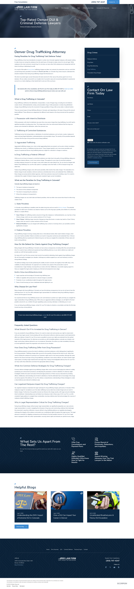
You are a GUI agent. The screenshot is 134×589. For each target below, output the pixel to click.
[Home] (26, 8)
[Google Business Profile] (114, 567)
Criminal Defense (68, 549)
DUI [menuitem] (79, 8)
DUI (61, 549)
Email (88, 116)
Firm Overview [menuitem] (65, 8)
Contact (86, 549)
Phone (89, 110)
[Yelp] (118, 567)
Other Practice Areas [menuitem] (88, 8)
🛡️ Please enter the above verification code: (98, 142)
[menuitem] (102, 59)
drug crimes (31, 69)
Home (47, 549)
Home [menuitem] (56, 8)
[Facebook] (106, 567)
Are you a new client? (93, 122)
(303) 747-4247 (98, 2)
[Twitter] (110, 567)
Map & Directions (19, 565)
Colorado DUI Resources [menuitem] (103, 8)
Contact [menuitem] (114, 8)
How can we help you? (93, 129)
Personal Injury (78, 549)
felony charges (62, 207)
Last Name (90, 104)
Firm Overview (55, 549)
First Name (90, 97)
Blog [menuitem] (73, 8)
